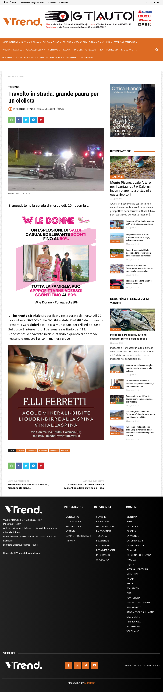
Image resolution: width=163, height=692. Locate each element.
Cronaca (115, 228)
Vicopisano (133, 626)
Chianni (131, 550)
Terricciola (134, 621)
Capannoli (133, 535)
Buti (129, 521)
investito (54, 450)
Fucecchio (31, 450)
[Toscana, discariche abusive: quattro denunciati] (117, 284)
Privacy (70, 540)
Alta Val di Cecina (137, 569)
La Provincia (117, 177)
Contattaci (73, 516)
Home (11, 76)
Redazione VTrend (25, 109)
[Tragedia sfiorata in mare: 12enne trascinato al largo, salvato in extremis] (117, 238)
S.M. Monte (133, 616)
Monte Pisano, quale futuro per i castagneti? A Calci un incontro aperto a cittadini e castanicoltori (131, 188)
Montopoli (133, 573)
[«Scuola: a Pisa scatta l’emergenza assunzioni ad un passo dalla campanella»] (117, 268)
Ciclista (21, 450)
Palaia (130, 578)
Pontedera (133, 597)
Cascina (131, 531)
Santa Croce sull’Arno (141, 612)
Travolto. (65, 450)
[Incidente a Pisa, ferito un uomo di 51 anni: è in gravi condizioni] (117, 224)
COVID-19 (101, 516)
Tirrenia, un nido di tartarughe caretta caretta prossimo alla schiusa (139, 368)
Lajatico (132, 564)
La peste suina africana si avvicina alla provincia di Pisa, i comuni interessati (140, 384)
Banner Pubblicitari (78, 535)
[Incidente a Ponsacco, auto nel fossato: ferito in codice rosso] (132, 320)
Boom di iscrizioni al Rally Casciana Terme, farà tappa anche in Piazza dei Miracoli (138, 253)
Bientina (132, 516)
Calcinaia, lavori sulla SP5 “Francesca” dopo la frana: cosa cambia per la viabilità (140, 414)
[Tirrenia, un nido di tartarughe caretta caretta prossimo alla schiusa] (117, 368)
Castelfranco (135, 545)
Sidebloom (89, 683)
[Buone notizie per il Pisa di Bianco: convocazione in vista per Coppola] (117, 399)
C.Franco (115, 387)
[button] (156, 50)
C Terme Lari (114, 256)
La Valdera (102, 521)
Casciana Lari (135, 540)
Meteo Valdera (105, 526)
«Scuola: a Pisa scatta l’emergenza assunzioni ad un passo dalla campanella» (139, 268)
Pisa (113, 403)
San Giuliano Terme (138, 602)
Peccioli (131, 583)
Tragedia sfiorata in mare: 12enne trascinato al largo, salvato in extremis (138, 238)
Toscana (21, 76)
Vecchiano (133, 631)
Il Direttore (73, 521)
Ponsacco (133, 588)
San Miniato (134, 607)
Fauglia (131, 559)
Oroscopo (102, 559)
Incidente (43, 450)
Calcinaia (115, 418)
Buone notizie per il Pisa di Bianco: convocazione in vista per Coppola (139, 399)
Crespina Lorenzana (139, 554)
